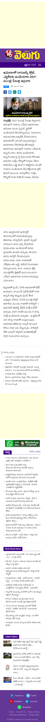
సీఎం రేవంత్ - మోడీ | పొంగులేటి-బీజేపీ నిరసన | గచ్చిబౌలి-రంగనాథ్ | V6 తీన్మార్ (27, 682)
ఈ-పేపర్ (32, 65)
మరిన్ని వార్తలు (35, 451)
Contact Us (21, 712)
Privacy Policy (33, 712)
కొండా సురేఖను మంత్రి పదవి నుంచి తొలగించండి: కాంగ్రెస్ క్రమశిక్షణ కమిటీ (21, 600)
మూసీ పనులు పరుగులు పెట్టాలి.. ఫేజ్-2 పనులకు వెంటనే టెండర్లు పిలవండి (21, 500)
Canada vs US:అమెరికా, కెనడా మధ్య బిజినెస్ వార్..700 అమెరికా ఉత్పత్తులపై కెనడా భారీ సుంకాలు (22, 360)
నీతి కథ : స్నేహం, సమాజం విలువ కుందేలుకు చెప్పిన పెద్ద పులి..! (23, 563)
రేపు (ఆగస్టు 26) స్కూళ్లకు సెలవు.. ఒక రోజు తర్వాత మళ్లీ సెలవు (22, 617)
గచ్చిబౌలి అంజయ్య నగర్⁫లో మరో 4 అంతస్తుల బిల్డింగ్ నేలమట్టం (24, 594)
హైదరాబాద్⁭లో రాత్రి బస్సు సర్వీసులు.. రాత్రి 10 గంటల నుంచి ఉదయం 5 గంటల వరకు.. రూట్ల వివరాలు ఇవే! (23, 528)
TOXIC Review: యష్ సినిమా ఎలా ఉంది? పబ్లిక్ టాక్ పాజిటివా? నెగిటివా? (22, 459)
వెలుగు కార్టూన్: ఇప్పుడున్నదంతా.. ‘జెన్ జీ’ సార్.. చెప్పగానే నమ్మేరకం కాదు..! (26, 670)
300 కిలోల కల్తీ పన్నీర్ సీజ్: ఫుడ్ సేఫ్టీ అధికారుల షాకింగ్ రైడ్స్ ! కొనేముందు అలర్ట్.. (27, 645)
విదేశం (6, 87)
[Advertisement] (22, 24)
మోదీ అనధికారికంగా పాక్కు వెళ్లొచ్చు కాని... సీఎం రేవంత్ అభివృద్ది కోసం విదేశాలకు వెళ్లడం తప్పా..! (22, 518)
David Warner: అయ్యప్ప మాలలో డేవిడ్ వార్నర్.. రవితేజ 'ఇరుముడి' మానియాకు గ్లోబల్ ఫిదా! (21, 609)
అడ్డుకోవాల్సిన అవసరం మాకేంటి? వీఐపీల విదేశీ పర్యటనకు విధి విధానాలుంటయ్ (22, 476)
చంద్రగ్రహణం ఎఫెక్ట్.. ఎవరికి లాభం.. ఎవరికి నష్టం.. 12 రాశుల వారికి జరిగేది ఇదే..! (23, 580)
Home (11, 712)
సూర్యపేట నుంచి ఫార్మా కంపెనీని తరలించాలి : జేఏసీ (23, 624)
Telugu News (34, 715)
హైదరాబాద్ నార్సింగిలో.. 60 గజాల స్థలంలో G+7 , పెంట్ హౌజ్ (23, 556)
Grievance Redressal (18, 715)
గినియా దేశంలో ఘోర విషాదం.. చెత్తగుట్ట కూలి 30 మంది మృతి (23, 383)
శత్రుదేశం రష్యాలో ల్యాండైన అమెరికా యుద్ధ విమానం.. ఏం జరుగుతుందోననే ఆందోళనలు (22, 369)
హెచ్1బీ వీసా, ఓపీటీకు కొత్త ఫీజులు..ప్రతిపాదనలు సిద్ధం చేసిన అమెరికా (21, 376)
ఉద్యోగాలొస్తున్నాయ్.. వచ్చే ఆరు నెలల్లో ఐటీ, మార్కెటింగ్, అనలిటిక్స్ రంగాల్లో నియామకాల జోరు (23, 508)
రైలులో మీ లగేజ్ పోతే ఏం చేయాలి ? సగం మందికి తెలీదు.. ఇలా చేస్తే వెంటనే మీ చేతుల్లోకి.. (26, 657)
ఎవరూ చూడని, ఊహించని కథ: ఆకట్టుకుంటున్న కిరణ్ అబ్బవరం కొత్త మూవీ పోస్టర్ (22, 571)
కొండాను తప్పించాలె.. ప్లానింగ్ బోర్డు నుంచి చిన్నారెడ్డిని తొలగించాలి (22, 493)
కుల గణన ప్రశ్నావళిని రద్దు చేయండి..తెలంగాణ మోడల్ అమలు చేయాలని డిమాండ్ (20, 468)
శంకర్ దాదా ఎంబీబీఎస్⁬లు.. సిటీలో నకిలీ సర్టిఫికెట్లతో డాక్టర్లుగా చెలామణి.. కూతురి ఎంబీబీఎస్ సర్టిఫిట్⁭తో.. (22, 484)
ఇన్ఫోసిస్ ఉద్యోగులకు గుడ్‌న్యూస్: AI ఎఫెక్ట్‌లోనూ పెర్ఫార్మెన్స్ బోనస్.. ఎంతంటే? (22, 587)
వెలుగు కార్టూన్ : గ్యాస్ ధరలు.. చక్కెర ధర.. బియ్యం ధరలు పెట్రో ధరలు (22, 536)
